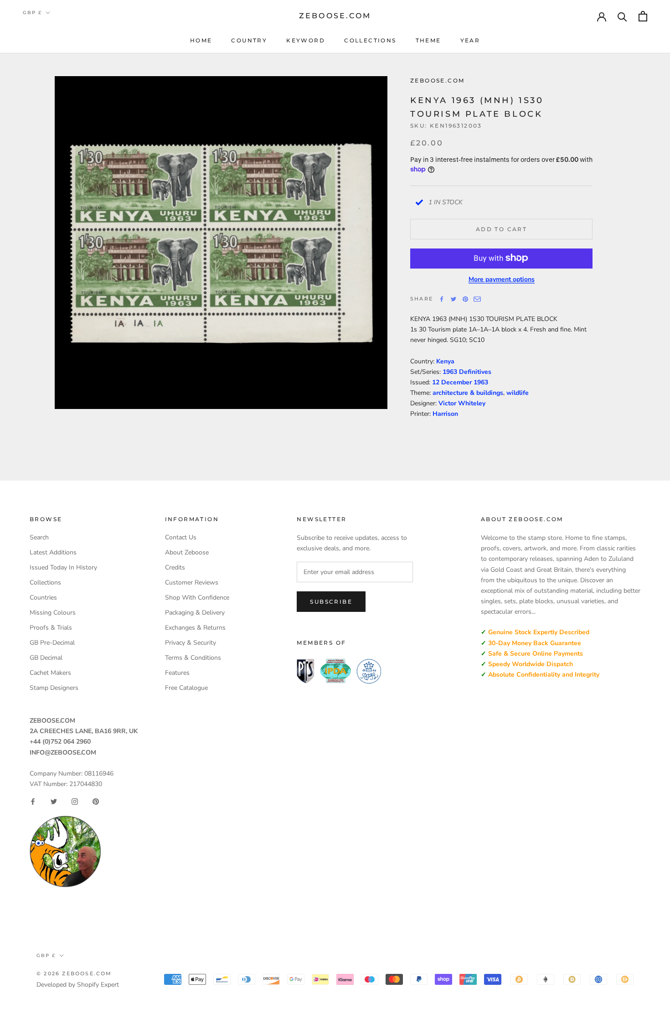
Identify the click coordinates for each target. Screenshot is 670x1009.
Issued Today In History (63, 567)
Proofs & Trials (51, 627)
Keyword (305, 40)
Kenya (445, 361)
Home (201, 40)
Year (470, 40)
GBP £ (32, 13)
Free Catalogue (186, 687)
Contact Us (180, 537)
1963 (481, 382)
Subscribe (331, 601)
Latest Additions (53, 552)
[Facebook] (441, 299)
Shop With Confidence (197, 597)
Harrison (445, 413)
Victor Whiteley (461, 403)
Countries (43, 597)
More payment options (502, 278)
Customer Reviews (191, 582)
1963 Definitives (467, 371)
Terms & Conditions (193, 657)
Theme (428, 40)
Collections (370, 40)
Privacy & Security (190, 642)
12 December (453, 382)
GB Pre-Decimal (52, 642)
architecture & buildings (468, 392)
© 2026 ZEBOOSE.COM (74, 973)
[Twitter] (453, 299)
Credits (175, 567)
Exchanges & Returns (195, 627)
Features (177, 672)
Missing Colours (53, 612)
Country (249, 40)
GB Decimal (46, 657)
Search (39, 537)
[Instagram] (75, 801)
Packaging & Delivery (195, 612)
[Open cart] (643, 16)
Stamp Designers (54, 687)
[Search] (622, 16)
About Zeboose (187, 552)
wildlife (517, 392)
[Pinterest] (465, 299)
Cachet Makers (50, 672)
